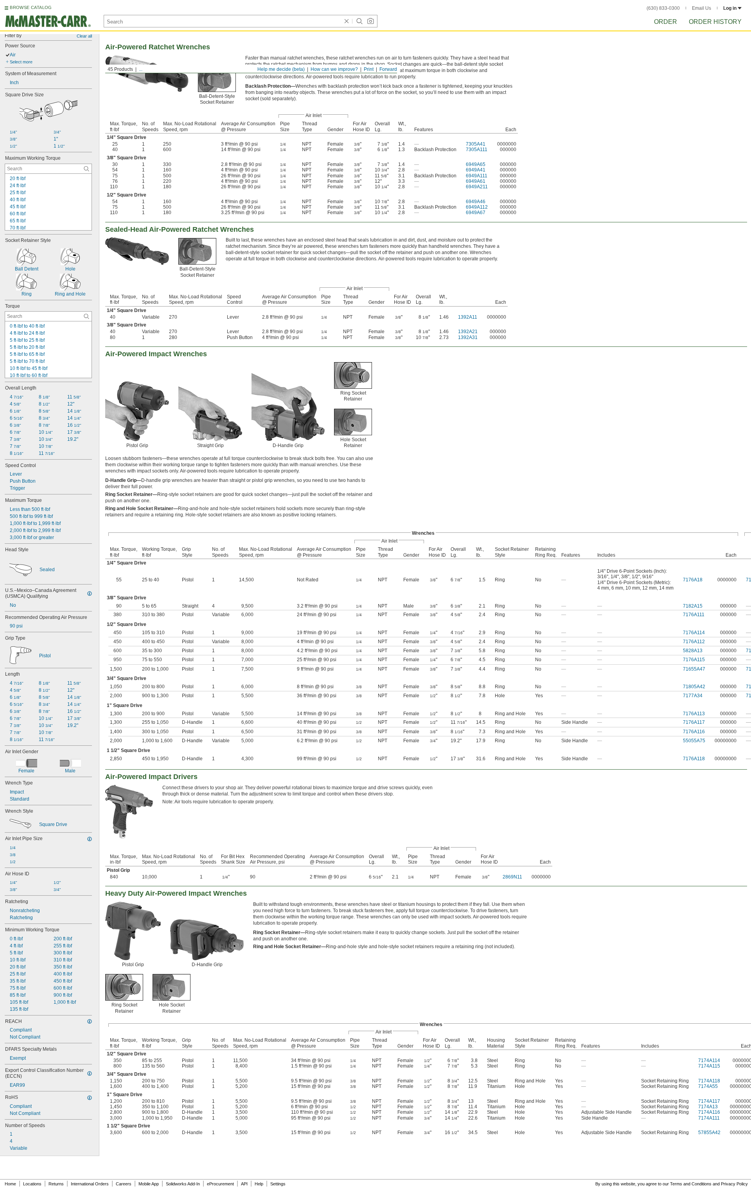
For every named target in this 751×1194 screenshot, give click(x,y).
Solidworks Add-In (183, 1183)
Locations (32, 1183)
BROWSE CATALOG (31, 7)
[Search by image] (370, 21)
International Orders (90, 1183)
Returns (56, 1183)
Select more (21, 62)
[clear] (346, 21)
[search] (86, 169)
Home (10, 1183)
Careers (123, 1183)
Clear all (84, 36)
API (244, 1183)
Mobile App (148, 1183)
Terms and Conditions (690, 1183)
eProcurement (220, 1183)
